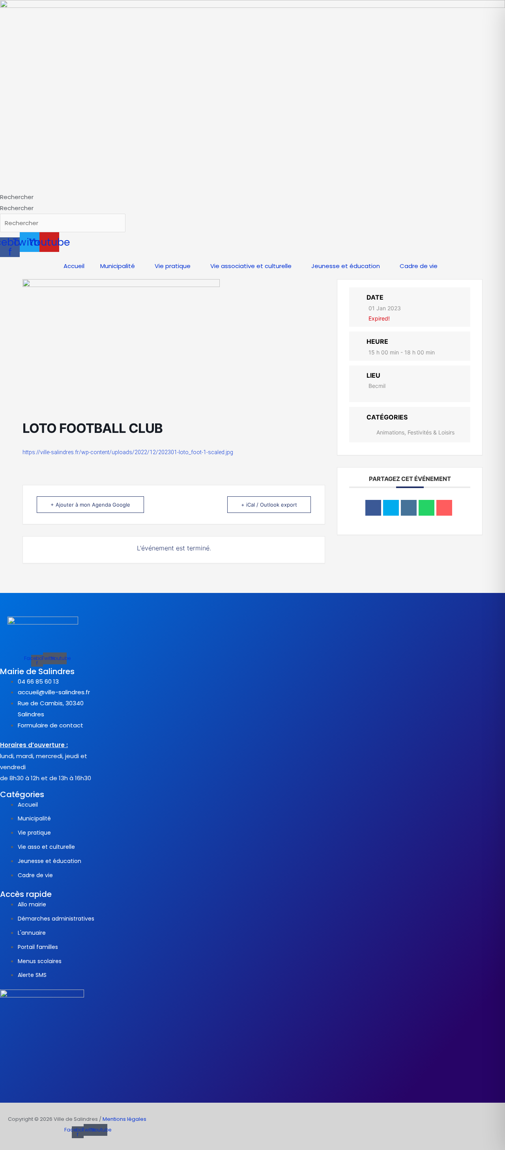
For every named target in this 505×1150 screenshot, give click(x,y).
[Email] (444, 508)
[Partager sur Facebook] (373, 508)
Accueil (74, 266)
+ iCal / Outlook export (269, 504)
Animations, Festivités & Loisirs (415, 432)
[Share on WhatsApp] (426, 508)
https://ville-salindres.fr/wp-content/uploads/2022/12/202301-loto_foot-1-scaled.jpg (127, 452)
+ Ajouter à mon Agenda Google (90, 504)
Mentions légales (124, 1119)
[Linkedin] (409, 508)
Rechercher (17, 197)
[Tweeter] (391, 508)
